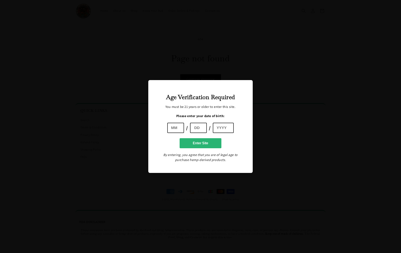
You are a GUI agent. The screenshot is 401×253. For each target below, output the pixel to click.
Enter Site (200, 143)
